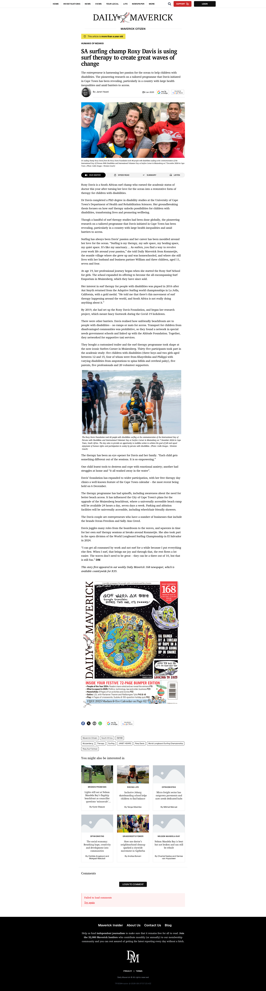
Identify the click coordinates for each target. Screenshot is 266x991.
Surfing (111, 743)
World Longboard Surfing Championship (165, 743)
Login (205, 4)
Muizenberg (88, 743)
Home (56, 4)
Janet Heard (102, 91)
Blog (168, 925)
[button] (162, 92)
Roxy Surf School (90, 749)
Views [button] (98, 4)
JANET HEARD (124, 743)
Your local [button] (112, 4)
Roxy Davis (139, 743)
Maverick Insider (110, 925)
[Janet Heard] (86, 92)
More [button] (152, 4)
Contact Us (152, 925)
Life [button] (125, 4)
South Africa (107, 738)
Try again (89, 902)
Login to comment (133, 884)
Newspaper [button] (138, 4)
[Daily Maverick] (133, 17)
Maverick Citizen (90, 738)
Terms (139, 971)
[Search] (169, 3)
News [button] (88, 4)
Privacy (127, 971)
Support (180, 4)
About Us (134, 925)
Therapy (100, 743)
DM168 (120, 738)
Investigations (71, 4)
